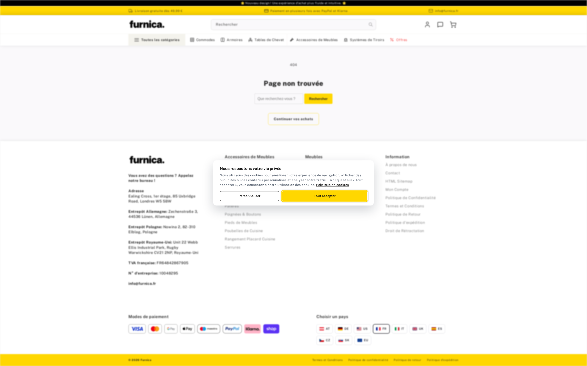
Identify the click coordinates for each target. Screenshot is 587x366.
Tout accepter (324, 196)
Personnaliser (249, 196)
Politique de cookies (332, 185)
